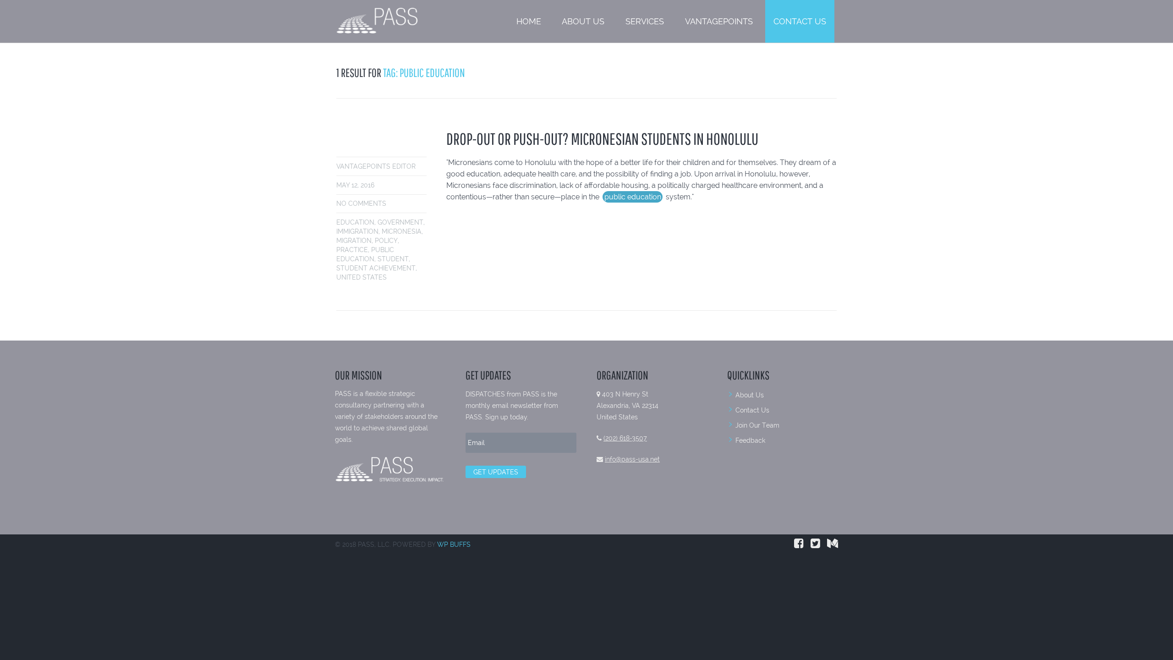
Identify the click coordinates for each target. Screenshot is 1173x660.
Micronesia (402, 231)
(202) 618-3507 (625, 438)
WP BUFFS (454, 544)
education (355, 222)
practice (352, 249)
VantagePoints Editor (376, 166)
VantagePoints (719, 21)
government (400, 222)
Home (528, 21)
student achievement (376, 268)
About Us (583, 21)
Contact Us (799, 21)
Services (644, 21)
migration (354, 240)
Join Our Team (757, 425)
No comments (361, 203)
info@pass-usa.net (632, 459)
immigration (357, 231)
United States (361, 277)
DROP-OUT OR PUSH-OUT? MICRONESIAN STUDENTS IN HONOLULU (602, 138)
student (393, 259)
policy (386, 240)
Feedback (750, 440)
